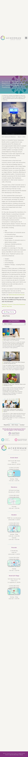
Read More (7, 425)
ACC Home (15, 425)
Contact (22, 425)
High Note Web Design (14, 754)
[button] (26, 38)
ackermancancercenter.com (17, 294)
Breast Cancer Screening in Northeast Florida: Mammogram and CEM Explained (14, 339)
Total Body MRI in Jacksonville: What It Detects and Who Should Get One (14, 363)
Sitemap (21, 754)
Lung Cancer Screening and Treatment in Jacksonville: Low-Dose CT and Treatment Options (13, 410)
